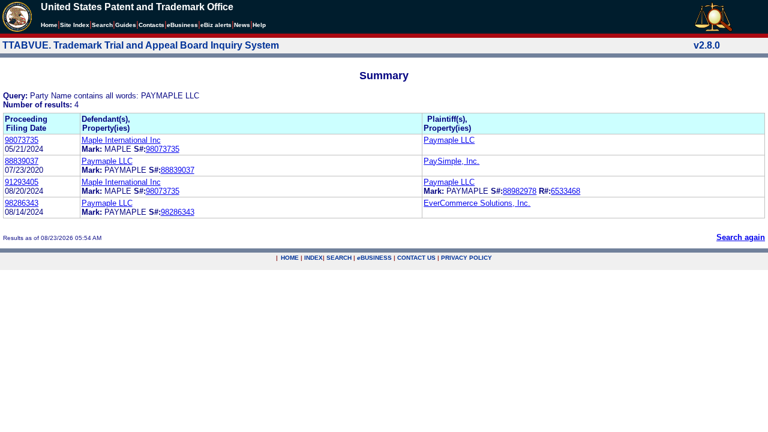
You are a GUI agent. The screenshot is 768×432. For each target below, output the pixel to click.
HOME (290, 257)
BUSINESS (374, 257)
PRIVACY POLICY (466, 257)
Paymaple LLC (449, 140)
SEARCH (339, 257)
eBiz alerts (216, 25)
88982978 (519, 191)
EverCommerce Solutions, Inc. (477, 203)
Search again (740, 237)
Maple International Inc (121, 140)
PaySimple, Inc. (451, 161)
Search (102, 25)
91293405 (21, 182)
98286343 (21, 203)
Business (182, 25)
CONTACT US (416, 257)
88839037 (21, 161)
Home (49, 25)
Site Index (74, 25)
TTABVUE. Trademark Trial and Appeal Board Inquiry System (140, 45)
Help (259, 25)
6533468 (565, 191)
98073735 (21, 140)
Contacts (151, 25)
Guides (125, 25)
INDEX (313, 257)
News (242, 25)
